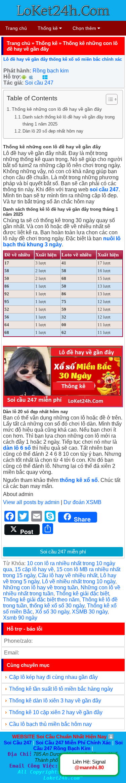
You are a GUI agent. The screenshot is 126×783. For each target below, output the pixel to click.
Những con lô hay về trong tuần (40, 587)
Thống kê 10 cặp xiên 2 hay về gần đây (55, 712)
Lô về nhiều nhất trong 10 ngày (78, 581)
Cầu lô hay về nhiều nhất (67, 575)
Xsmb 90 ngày (20, 618)
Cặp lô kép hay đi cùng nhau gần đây (53, 677)
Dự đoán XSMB (82, 502)
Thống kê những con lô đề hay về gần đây (57, 109)
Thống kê (48, 28)
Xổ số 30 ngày (52, 612)
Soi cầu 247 (39, 83)
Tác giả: (13, 83)
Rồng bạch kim (51, 71)
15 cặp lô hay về (34, 569)
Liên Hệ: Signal (89, 764)
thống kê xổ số (79, 480)
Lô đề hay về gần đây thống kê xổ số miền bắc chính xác (62, 59)
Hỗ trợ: (12, 77)
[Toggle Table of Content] (108, 99)
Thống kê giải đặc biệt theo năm (41, 599)
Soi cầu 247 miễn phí (63, 551)
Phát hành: (17, 71)
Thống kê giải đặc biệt (82, 593)
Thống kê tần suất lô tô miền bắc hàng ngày (61, 689)
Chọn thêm (85, 28)
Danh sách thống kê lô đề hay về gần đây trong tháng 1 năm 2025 (69, 120)
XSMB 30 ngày (90, 612)
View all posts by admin (31, 502)
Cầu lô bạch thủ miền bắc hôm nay (50, 724)
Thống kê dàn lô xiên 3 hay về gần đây (55, 700)
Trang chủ (16, 28)
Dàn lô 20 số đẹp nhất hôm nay (53, 131)
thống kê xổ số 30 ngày (57, 605)
